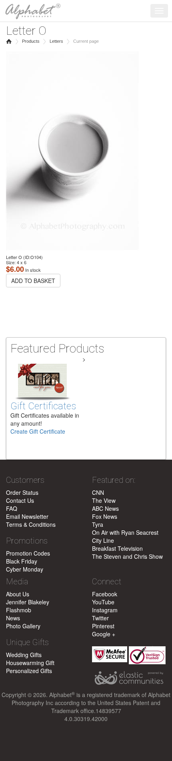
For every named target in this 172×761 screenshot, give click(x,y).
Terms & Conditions (31, 524)
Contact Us (20, 500)
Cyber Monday (24, 569)
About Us (17, 594)
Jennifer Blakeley (27, 602)
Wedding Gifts (24, 655)
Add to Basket (33, 281)
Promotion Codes (28, 553)
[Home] (31, 10)
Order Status (22, 492)
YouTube (103, 602)
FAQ (11, 508)
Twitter (100, 618)
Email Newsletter (27, 516)
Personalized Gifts (29, 671)
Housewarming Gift (30, 663)
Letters (56, 41)
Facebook (104, 594)
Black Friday (21, 561)
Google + (103, 634)
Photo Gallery (23, 626)
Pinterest (103, 626)
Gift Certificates (43, 406)
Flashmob (18, 610)
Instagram (105, 610)
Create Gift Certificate (37, 431)
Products (31, 41)
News (13, 618)
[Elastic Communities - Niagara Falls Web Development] (129, 678)
